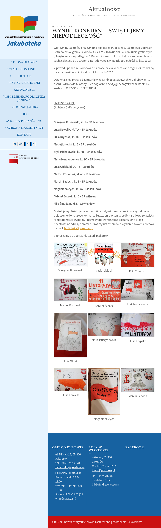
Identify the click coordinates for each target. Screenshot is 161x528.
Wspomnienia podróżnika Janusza (24, 98)
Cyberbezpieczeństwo (24, 120)
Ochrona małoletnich (24, 127)
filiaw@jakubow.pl (103, 470)
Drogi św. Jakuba (24, 107)
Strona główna (24, 62)
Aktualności (24, 89)
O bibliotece (20, 76)
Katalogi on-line (21, 69)
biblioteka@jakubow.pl (78, 228)
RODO (24, 114)
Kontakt (24, 134)
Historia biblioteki (24, 82)
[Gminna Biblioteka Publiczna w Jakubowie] (24, 30)
